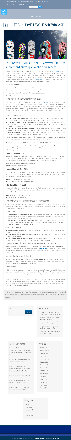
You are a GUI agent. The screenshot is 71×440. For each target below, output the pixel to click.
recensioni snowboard (37, 295)
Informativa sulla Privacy (26, 1)
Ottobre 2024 (44, 362)
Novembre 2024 (45, 359)
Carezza (28, 404)
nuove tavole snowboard (22, 295)
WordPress (55, 438)
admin (11, 292)
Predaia (28, 413)
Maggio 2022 (44, 382)
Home (32, 16)
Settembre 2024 (45, 365)
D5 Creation (40, 438)
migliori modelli (9, 295)
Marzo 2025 (43, 348)
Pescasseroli (29, 410)
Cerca (11, 308)
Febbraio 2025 (44, 350)
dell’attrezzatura (38, 79)
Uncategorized (30, 416)
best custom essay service (17, 366)
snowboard (55, 71)
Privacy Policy (12, 1)
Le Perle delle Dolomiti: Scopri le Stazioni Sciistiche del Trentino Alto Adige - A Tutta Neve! (19, 350)
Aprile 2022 (43, 385)
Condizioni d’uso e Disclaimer (16, 4)
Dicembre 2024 (44, 356)
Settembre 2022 (45, 373)
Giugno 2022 (44, 379)
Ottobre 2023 (44, 371)
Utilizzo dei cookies (42, 1)
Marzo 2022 (43, 388)
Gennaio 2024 (44, 368)
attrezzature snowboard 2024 (41, 292)
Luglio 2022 (43, 376)
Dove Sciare (39, 16)
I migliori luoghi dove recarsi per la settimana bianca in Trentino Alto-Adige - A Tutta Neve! (19, 378)
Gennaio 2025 (44, 353)
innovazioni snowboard (58, 292)
